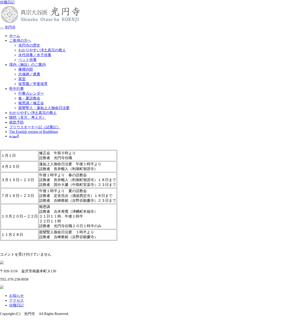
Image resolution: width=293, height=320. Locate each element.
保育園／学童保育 (33, 84)
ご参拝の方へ (20, 40)
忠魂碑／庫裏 (29, 74)
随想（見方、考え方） (27, 117)
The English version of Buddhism (33, 132)
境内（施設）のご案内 (27, 64)
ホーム (14, 36)
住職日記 (7, 2)
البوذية (14, 136)
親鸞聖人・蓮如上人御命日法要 (44, 108)
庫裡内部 (25, 69)
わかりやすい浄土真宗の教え (42, 50)
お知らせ (16, 296)
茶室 (22, 79)
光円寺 (10, 27)
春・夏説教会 (29, 98)
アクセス (16, 300)
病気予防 (16, 122)
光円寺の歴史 (29, 45)
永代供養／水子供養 (34, 55)
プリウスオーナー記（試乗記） (34, 127)
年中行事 (16, 89)
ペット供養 (27, 60)
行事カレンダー (31, 93)
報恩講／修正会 (31, 103)
